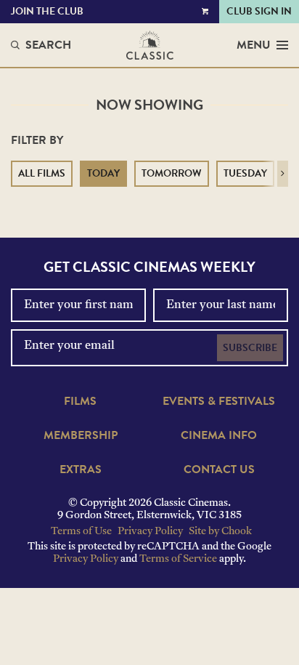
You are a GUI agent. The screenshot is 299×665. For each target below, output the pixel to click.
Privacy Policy (150, 531)
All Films (41, 173)
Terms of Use (81, 531)
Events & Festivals (219, 401)
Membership (81, 435)
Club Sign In (259, 11)
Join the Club (47, 11)
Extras (81, 469)
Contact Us (219, 469)
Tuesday (245, 173)
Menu (254, 45)
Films (80, 401)
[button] (282, 174)
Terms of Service (178, 559)
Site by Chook (220, 531)
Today (103, 173)
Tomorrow (172, 173)
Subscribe (250, 347)
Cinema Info (219, 435)
